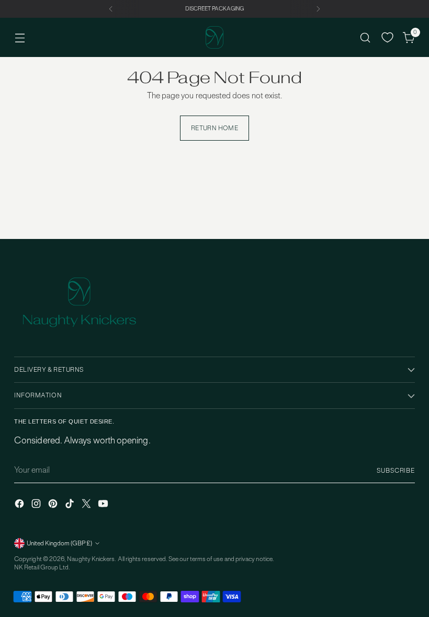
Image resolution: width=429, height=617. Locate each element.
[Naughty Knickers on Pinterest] (54, 504)
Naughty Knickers (91, 559)
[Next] (318, 9)
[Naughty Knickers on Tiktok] (70, 504)
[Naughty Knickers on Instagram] (37, 504)
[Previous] (110, 9)
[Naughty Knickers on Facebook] (20, 504)
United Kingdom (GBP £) (59, 543)
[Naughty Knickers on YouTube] (104, 504)
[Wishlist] (387, 37)
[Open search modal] (365, 37)
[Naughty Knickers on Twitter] (87, 504)
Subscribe (395, 470)
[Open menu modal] (19, 37)
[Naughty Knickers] (214, 37)
